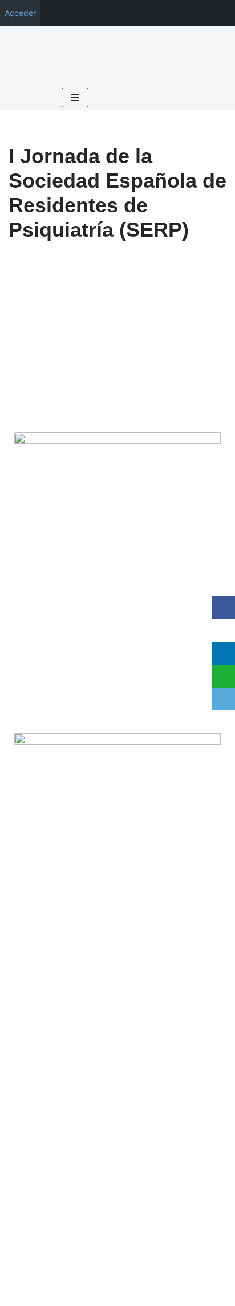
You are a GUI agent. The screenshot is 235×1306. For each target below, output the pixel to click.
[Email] (223, 699)
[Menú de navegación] (75, 97)
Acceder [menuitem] (20, 13)
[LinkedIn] (223, 653)
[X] (223, 630)
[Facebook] (223, 607)
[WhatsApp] (223, 676)
